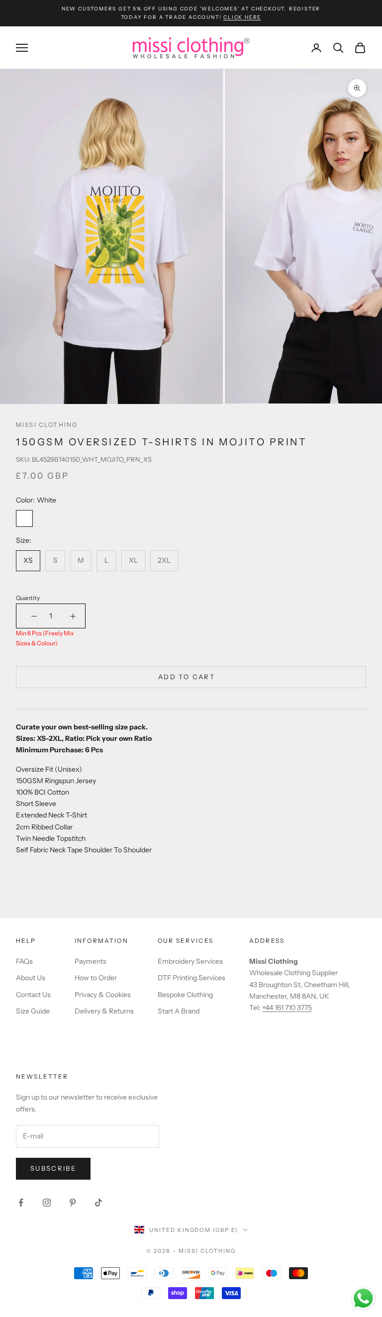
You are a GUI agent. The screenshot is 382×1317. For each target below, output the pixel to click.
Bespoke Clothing (185, 994)
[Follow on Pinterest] (73, 1203)
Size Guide (33, 1011)
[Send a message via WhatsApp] (363, 1298)
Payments (90, 961)
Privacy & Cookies (103, 994)
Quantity (28, 598)
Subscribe (53, 1168)
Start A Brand (178, 1011)
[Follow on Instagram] (47, 1203)
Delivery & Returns (104, 1011)
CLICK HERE (242, 17)
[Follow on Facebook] (21, 1203)
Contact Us (33, 994)
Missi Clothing (47, 424)
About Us (30, 977)
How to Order (96, 977)
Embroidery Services (190, 961)
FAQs (24, 961)
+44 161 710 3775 (287, 1007)
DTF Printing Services (191, 977)
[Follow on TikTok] (98, 1203)
